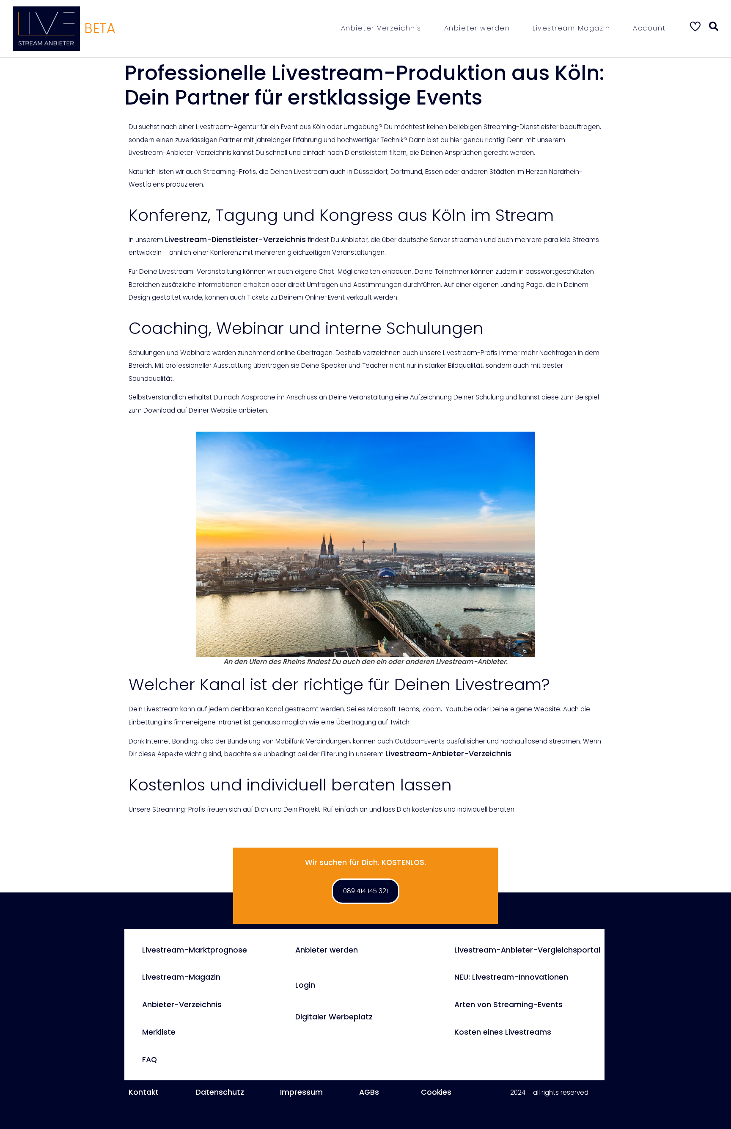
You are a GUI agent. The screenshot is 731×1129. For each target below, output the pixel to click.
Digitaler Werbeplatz (334, 1017)
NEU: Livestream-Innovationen (511, 977)
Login (305, 985)
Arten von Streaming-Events (508, 1005)
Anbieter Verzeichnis (381, 28)
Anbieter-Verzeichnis (182, 1005)
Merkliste (159, 1032)
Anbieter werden (477, 28)
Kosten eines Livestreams (502, 1032)
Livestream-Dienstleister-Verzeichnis (235, 239)
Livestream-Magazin (181, 977)
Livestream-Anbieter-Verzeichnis (448, 754)
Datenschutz (220, 1092)
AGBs (369, 1092)
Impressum (301, 1092)
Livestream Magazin (571, 28)
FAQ (149, 1060)
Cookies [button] (436, 1092)
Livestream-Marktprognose (194, 950)
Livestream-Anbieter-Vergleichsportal (527, 950)
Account (649, 28)
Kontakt (144, 1092)
